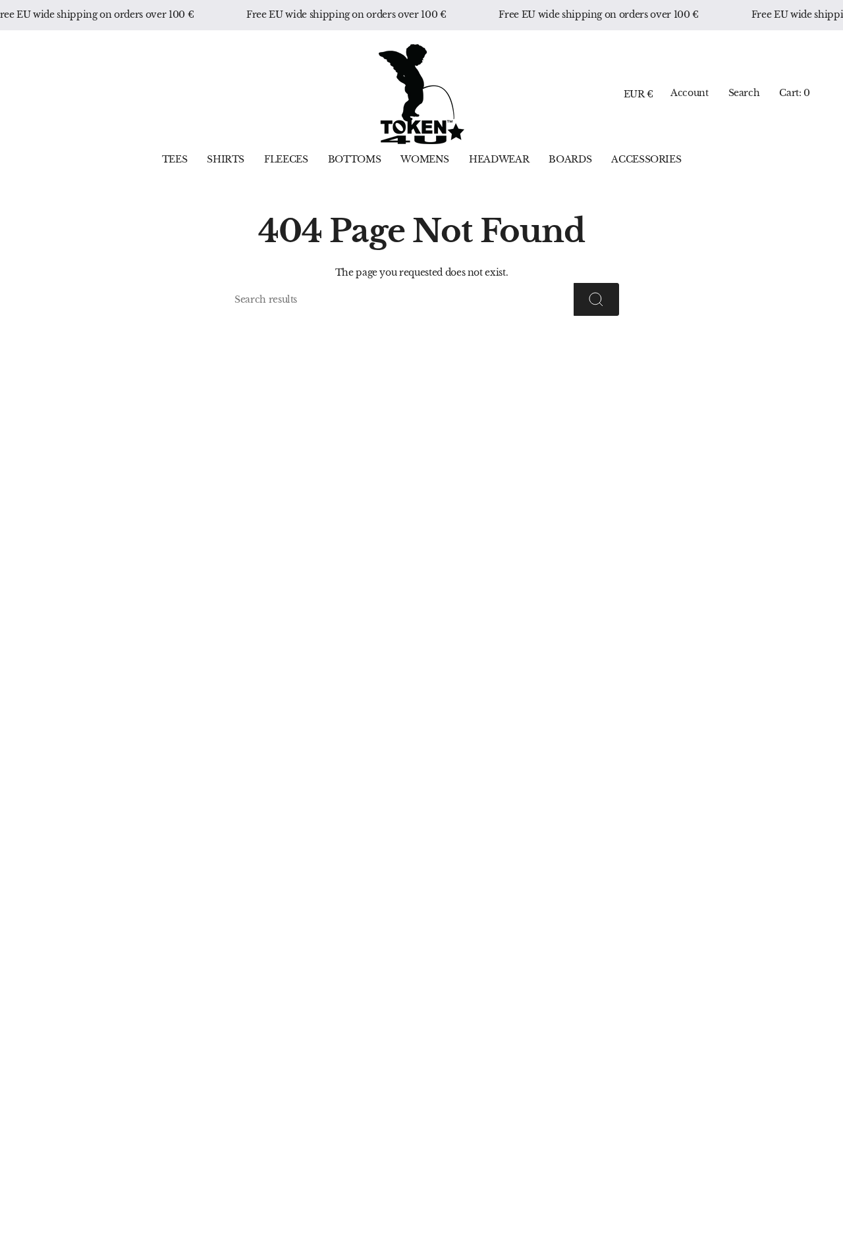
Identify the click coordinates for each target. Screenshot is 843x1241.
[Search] (596, 299)
